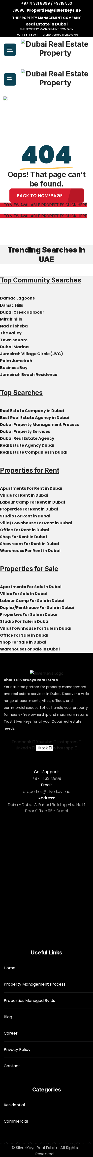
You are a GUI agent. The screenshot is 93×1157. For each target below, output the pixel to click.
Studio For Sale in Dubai (25, 621)
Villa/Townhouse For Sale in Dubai (36, 628)
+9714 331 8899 (25, 35)
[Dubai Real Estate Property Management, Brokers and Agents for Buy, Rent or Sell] (55, 49)
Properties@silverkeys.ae (54, 10)
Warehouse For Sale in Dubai (30, 649)
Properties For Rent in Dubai (29, 509)
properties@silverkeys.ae (60, 35)
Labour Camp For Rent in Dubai (33, 502)
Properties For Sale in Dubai (29, 614)
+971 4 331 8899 (46, 778)
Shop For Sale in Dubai (23, 642)
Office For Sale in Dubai (24, 635)
